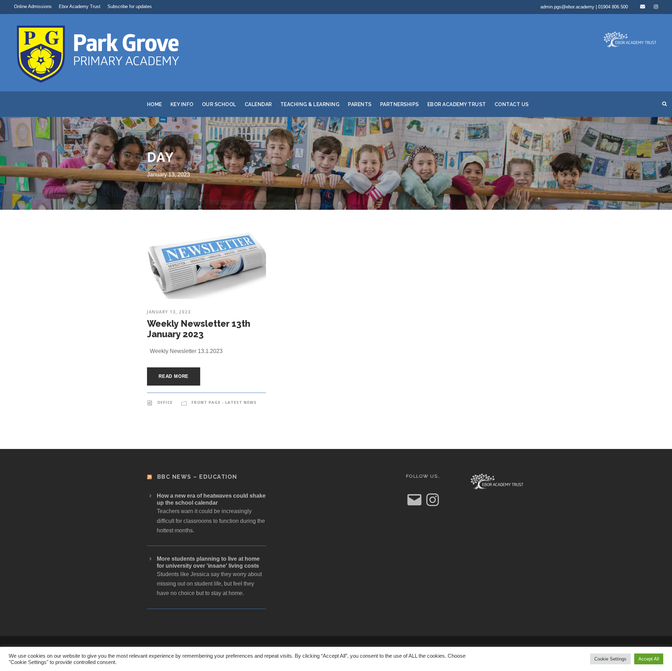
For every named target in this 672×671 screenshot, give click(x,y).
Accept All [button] (648, 659)
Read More (174, 376)
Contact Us (512, 104)
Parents (360, 104)
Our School (219, 104)
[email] (642, 6)
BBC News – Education (197, 476)
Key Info (182, 104)
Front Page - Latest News (224, 402)
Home (154, 104)
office (165, 402)
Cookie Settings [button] (610, 659)
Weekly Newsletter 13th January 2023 (198, 328)
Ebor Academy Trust (79, 6)
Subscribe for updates (129, 6)
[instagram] (656, 6)
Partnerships (399, 104)
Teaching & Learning (310, 104)
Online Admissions (33, 6)
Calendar (258, 104)
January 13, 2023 (169, 312)
